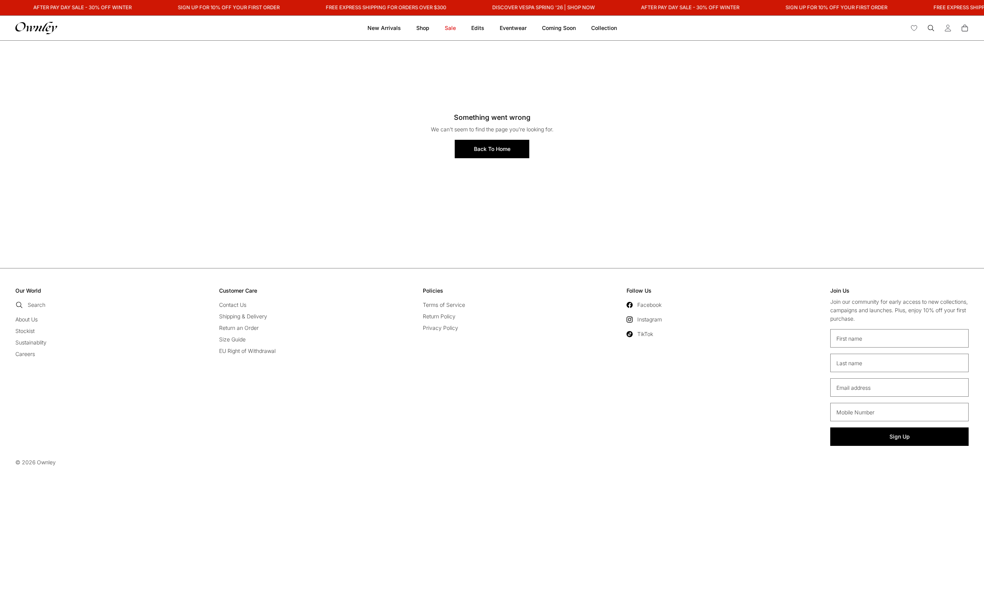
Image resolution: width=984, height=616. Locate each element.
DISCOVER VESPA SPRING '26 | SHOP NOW (540, 7)
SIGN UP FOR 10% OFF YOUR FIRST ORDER (225, 7)
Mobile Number (855, 412)
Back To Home (492, 149)
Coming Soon (559, 28)
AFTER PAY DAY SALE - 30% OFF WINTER (79, 7)
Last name (849, 363)
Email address (853, 387)
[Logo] (36, 28)
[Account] (948, 28)
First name (849, 338)
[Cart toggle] (965, 28)
